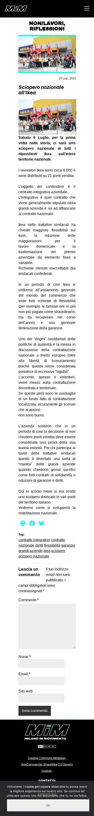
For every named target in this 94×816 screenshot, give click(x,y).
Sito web (25, 691)
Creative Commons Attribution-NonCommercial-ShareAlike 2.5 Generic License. (47, 764)
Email (24, 674)
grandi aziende (30, 551)
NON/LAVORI (46, 23)
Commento (28, 600)
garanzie (68, 545)
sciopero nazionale (33, 556)
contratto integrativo (34, 540)
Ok (48, 805)
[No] (88, 798)
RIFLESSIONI (47, 29)
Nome (24, 657)
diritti (39, 545)
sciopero (58, 551)
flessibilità (52, 545)
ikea (47, 551)
